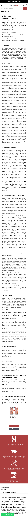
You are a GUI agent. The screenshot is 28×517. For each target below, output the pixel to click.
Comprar (14, 428)
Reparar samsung (9, 506)
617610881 (18, 1)
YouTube (11, 486)
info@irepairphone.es (12, 40)
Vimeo (17, 486)
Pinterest (14, 486)
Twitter (8, 486)
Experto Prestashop (21, 497)
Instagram (20, 486)
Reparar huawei (18, 506)
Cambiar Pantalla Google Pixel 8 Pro (14, 417)
